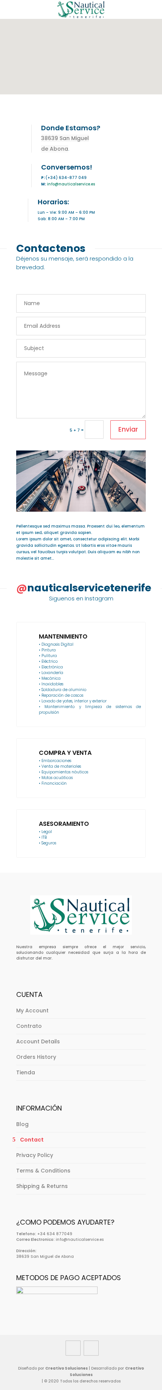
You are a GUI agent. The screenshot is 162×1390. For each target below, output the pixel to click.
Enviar (128, 429)
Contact (32, 1139)
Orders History (36, 1057)
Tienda (25, 1072)
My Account (32, 1010)
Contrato (29, 1026)
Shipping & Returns (42, 1186)
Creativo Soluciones (66, 1368)
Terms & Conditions (43, 1170)
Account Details (38, 1041)
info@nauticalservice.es (71, 184)
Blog (22, 1124)
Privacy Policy (34, 1155)
